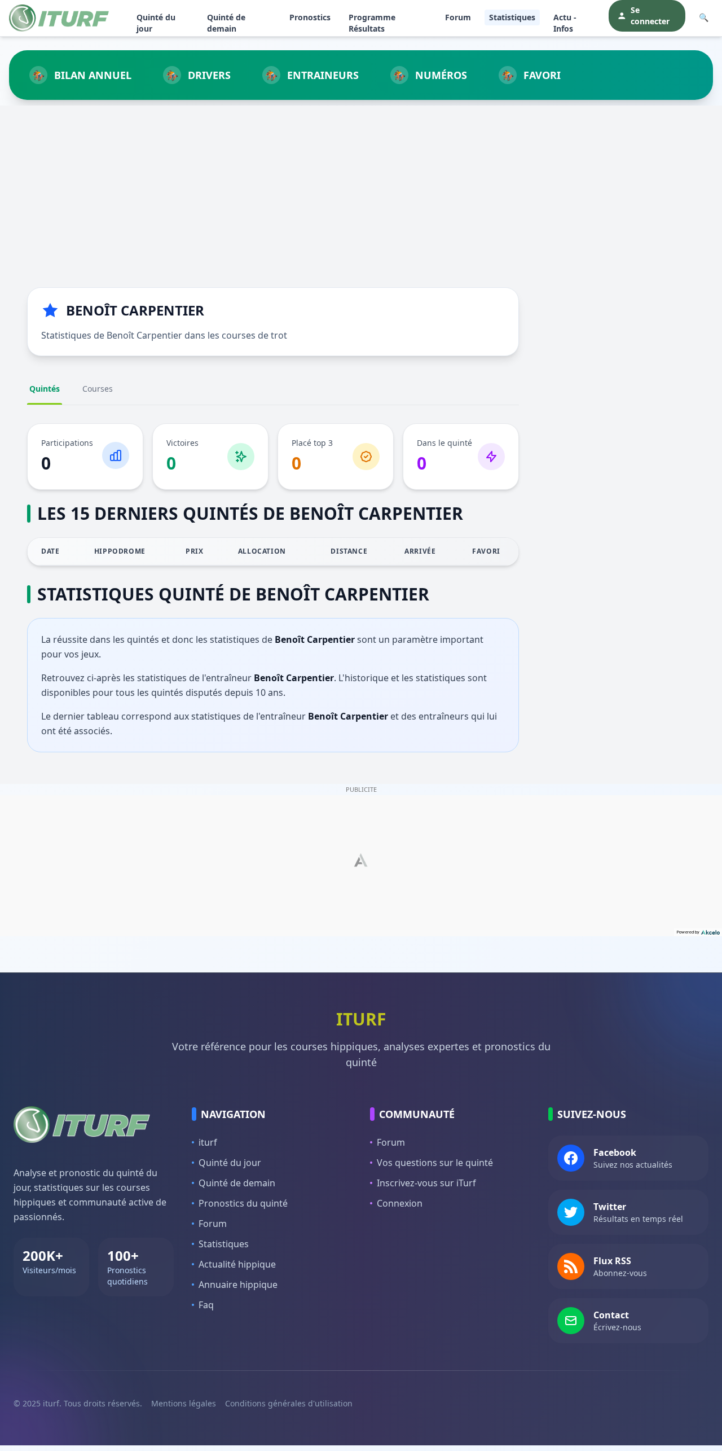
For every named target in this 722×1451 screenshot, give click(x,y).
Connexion (399, 1203)
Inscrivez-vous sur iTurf (426, 1183)
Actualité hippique (237, 1264)
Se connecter (650, 16)
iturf (208, 1142)
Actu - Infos (564, 23)
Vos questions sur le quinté (435, 1162)
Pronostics (310, 17)
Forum (458, 17)
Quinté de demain (226, 23)
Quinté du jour (156, 23)
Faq (206, 1305)
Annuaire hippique (238, 1284)
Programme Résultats (372, 23)
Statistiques (512, 17)
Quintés (44, 388)
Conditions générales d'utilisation (289, 1403)
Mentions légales (183, 1403)
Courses (97, 388)
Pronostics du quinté (243, 1203)
